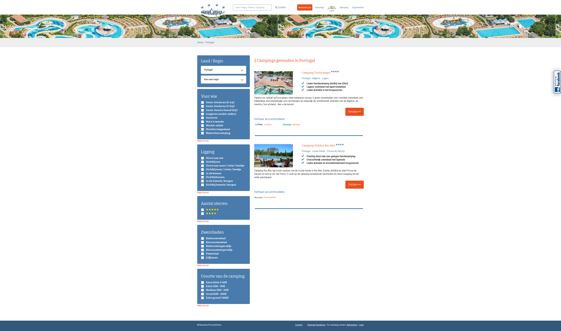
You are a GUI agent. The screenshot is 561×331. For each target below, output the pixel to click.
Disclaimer (320, 325)
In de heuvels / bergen (219, 181)
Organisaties (358, 7)
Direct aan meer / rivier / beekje (225, 165)
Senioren (212, 118)
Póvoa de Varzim (336, 151)
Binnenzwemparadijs (219, 250)
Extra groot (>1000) (217, 298)
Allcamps (296, 125)
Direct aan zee (214, 158)
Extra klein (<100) (216, 282)
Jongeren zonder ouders (221, 114)
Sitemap (311, 325)
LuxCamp (267, 125)
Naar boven (203, 140)
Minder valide (214, 125)
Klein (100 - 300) (215, 286)
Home (200, 42)
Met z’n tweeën (215, 121)
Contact (299, 325)
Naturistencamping (218, 133)
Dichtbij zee (213, 162)
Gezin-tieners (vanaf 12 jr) (221, 110)
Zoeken (281, 7)
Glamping (344, 7)
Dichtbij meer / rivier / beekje (223, 169)
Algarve (316, 78)
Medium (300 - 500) (217, 290)
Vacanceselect (269, 197)
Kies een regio (211, 79)
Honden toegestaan (218, 129)
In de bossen (213, 173)
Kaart (332, 11)
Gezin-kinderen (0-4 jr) (220, 102)
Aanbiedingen (304, 7)
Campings (319, 7)
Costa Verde (318, 151)
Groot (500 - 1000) (216, 294)
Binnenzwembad (216, 242)
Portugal (209, 42)
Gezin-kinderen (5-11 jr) (220, 106)
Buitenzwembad (216, 238)
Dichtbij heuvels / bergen (221, 185)
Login (361, 325)
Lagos (325, 78)
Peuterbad (212, 253)
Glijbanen (212, 257)
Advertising (352, 325)
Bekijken (353, 111)
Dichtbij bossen (215, 177)
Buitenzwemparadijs (218, 246)
